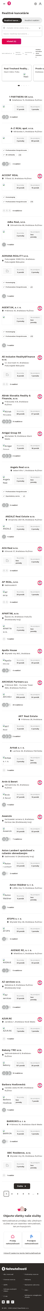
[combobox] (20, 28)
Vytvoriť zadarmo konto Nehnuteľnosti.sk (22, 1253)
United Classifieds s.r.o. (20, 1308)
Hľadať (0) (11, 41)
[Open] (39, 28)
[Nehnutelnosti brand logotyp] (4, 3)
